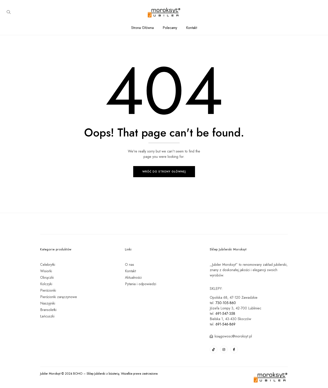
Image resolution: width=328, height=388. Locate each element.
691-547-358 (225, 313)
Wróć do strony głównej (164, 172)
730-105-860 (226, 302)
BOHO (78, 373)
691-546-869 (225, 324)
